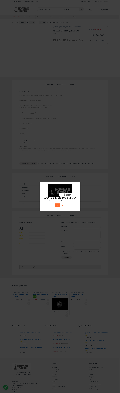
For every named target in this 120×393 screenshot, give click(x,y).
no (62, 205)
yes (57, 205)
